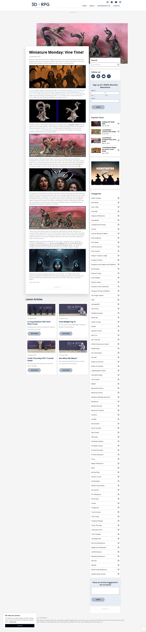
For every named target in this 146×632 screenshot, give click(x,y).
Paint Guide (95, 432)
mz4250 (93, 419)
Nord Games (95, 424)
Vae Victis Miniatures (98, 543)
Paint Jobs (94, 437)
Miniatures (94, 401)
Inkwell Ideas (95, 348)
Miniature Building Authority (100, 397)
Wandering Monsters (98, 556)
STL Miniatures (96, 494)
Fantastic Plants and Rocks (100, 286)
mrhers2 (94, 415)
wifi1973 (94, 561)
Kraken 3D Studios (97, 366)
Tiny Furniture (96, 512)
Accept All (19, 625)
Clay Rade (94, 211)
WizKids (93, 565)
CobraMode (95, 220)
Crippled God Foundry (98, 225)
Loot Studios (49, 128)
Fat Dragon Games (97, 295)
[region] (19, 621)
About (92, 6)
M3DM (93, 384)
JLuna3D (94, 357)
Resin (93, 468)
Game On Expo (96, 322)
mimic (59, 96)
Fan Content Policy (115, 620)
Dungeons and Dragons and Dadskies (103, 264)
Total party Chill (96, 530)
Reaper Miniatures (97, 463)
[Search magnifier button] (118, 65)
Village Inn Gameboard (98, 547)
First (92, 95)
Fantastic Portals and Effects (100, 291)
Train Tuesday (96, 534)
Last (106, 95)
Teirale (93, 503)
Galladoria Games (97, 313)
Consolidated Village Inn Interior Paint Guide (109, 149)
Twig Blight (59, 241)
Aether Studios (96, 198)
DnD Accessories (96, 247)
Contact (116, 6)
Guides (93, 326)
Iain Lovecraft (95, 340)
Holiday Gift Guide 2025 (108, 123)
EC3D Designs (95, 278)
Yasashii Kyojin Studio (98, 574)
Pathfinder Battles (97, 441)
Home (84, 6)
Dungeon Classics (97, 260)
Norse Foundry (96, 428)
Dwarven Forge (96, 273)
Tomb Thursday (96, 525)
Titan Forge (95, 516)
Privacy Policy (13, 622)
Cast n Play (94, 207)
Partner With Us (104, 6)
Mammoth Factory (97, 388)
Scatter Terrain (96, 477)
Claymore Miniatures (98, 216)
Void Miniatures (96, 552)
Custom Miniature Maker (99, 233)
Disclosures (43, 618)
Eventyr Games (96, 282)
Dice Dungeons (96, 238)
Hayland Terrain (96, 331)
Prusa (93, 459)
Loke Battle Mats (96, 375)
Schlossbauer (95, 481)
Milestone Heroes (97, 393)
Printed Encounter (97, 450)
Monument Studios (97, 410)
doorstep (73, 94)
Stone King (94, 499)
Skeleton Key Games (97, 485)
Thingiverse (95, 508)
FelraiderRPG (95, 304)
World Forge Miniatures (99, 569)
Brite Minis (94, 202)
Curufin (93, 229)
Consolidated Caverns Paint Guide (109, 130)
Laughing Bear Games (98, 371)
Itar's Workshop (96, 353)
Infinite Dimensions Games (100, 344)
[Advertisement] (73, 17)
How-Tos (94, 335)
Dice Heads (94, 242)
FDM (92, 300)
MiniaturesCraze (96, 406)
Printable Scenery (97, 446)
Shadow (46, 243)
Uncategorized (96, 539)
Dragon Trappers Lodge (99, 256)
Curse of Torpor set (35, 130)
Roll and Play (95, 472)
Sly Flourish (95, 490)
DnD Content (95, 251)
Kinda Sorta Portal (97, 362)
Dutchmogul (95, 269)
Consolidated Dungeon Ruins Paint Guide (109, 139)
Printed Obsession (97, 455)
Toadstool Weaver (97, 521)
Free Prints (94, 309)
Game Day (94, 317)
